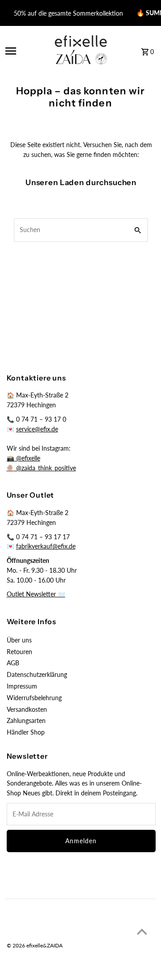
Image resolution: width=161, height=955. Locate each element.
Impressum (22, 686)
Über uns (19, 640)
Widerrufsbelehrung (34, 697)
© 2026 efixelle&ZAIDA (35, 945)
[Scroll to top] (142, 931)
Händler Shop (26, 732)
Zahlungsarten (26, 720)
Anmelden (81, 841)
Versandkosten (27, 709)
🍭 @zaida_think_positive (41, 468)
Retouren (19, 651)
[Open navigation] (23, 51)
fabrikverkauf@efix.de (46, 546)
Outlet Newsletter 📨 (36, 594)
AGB (13, 663)
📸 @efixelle (23, 458)
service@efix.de (37, 429)
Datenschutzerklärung (37, 674)
